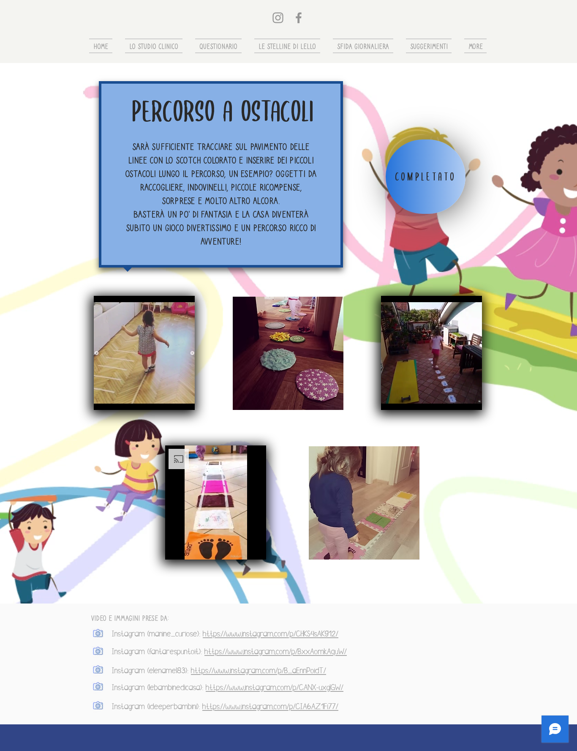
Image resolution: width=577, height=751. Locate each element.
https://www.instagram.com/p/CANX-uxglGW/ (274, 687)
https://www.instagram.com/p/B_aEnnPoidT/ (258, 670)
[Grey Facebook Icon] (298, 18)
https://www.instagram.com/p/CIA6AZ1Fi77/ (270, 706)
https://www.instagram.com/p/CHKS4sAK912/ (270, 634)
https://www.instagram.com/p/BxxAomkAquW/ (275, 651)
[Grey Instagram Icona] (278, 18)
